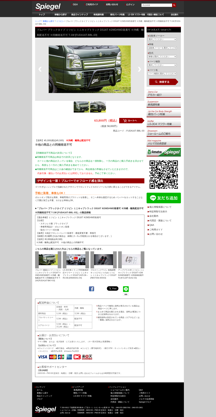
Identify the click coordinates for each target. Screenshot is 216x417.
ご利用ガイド (156, 229)
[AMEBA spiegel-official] (164, 152)
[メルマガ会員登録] (164, 142)
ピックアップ (77, 387)
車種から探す (48, 21)
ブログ (40, 399)
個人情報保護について (160, 207)
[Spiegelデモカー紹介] (164, 93)
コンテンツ (40, 387)
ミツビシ (60, 21)
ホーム (40, 390)
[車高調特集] (164, 103)
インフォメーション (117, 387)
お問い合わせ (156, 234)
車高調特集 (78, 390)
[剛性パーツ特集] (164, 113)
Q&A (151, 225)
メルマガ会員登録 (146, 399)
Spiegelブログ (145, 402)
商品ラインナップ (44, 396)
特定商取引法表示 (158, 211)
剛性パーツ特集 (80, 393)
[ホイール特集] (164, 123)
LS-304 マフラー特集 (83, 396)
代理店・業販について (160, 220)
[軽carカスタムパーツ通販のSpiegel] (48, 7)
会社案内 (153, 216)
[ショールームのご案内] (164, 132)
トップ (38, 21)
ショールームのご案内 (120, 390)
